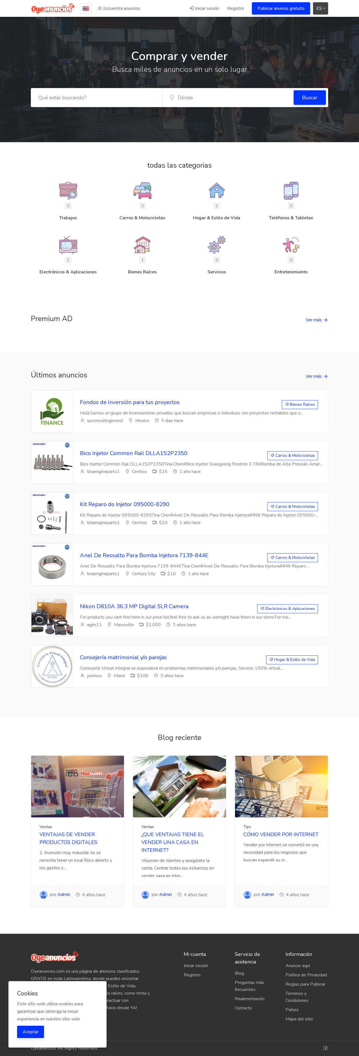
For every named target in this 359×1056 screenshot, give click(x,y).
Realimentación (249, 999)
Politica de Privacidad (306, 975)
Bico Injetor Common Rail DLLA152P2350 (133, 453)
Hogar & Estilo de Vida (294, 659)
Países (292, 1010)
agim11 (94, 625)
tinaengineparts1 (103, 472)
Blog (239, 973)
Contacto (243, 1008)
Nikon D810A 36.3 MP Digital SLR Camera (134, 606)
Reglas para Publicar (305, 984)
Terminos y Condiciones (297, 997)
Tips (247, 826)
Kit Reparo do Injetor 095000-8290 (124, 504)
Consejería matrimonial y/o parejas (123, 657)
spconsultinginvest (104, 421)
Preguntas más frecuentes (249, 986)
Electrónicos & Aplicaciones (289, 608)
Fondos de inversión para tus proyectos (130, 402)
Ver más (314, 320)
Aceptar (30, 1032)
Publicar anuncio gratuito (281, 8)
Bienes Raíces (302, 404)
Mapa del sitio (299, 1019)
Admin (63, 894)
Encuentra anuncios (121, 8)
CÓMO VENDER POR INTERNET (281, 834)
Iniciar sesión (206, 8)
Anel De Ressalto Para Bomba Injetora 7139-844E (144, 555)
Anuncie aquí (298, 966)
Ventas (46, 826)
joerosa (94, 676)
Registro (235, 8)
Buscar (309, 97)
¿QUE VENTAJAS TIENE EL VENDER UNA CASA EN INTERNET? (172, 842)
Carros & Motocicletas (294, 455)
